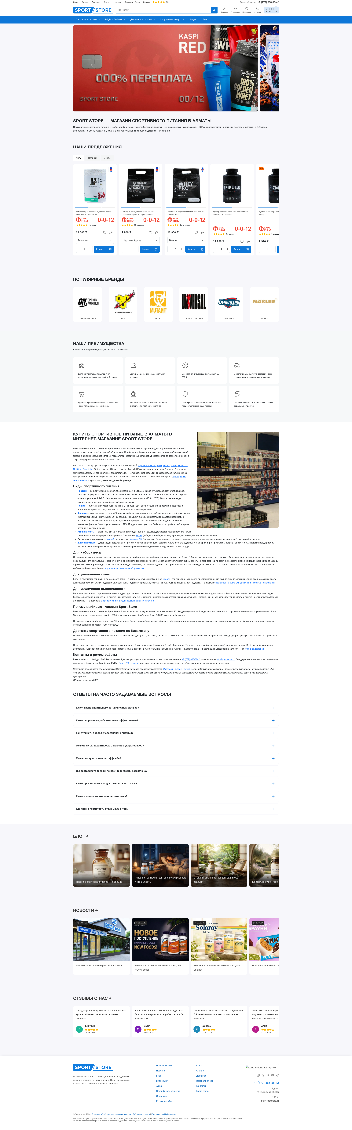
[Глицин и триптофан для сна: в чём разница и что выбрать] (160, 865)
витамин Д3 (136, 539)
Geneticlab (87, 469)
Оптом (106, 2)
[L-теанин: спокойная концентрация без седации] (219, 865)
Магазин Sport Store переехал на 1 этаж (99, 965)
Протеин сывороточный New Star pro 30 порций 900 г (185, 213)
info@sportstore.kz (226, 659)
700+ (168, 2)
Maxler (174, 465)
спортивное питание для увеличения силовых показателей (244, 582)
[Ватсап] (263, 1075)
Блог (158, 1076)
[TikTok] (277, 1075)
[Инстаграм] (258, 1075)
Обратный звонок (247, 2)
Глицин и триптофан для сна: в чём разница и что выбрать (160, 879)
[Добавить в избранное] (105, 232)
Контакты (117, 2)
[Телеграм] (267, 1075)
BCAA (139, 535)
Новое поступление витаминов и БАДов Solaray (216, 967)
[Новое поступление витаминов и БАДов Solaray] (219, 939)
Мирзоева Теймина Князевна (177, 669)
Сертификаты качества (168, 1091)
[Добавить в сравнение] (111, 232)
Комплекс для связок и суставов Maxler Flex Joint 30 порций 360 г (93, 213)
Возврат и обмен (132, 2)
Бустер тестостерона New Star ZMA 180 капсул (277, 213)
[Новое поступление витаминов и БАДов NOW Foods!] (160, 939)
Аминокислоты (86, 531)
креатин (167, 579)
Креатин (82, 513)
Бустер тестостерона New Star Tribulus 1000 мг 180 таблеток (230, 213)
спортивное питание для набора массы (124, 568)
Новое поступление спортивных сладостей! (277, 965)
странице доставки (254, 649)
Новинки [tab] (92, 158)
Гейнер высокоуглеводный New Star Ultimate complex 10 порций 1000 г (138, 213)
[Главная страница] (93, 10)
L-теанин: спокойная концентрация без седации (215, 879)
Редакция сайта (164, 1101)
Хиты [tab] (78, 158)
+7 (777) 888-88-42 (268, 2)
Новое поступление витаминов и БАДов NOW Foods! (158, 967)
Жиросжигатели (86, 543)
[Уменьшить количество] (78, 249)
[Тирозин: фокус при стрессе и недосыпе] (101, 865)
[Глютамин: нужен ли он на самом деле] (277, 865)
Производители (164, 1065)
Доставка (96, 2)
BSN (159, 465)
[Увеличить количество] (90, 249)
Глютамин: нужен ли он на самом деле (274, 881)
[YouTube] (272, 1075)
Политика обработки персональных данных (111, 1114)
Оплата (85, 2)
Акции (159, 1086)
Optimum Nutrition (147, 465)
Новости (160, 1071)
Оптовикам (161, 1096)
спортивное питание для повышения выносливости (127, 601)
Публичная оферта (141, 1114)
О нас (75, 2)
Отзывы (146, 2)
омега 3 (110, 539)
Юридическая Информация (163, 1114)
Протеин (82, 491)
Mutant (166, 465)
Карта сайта (202, 1091)
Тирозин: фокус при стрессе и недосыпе (99, 881)
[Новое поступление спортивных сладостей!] (277, 939)
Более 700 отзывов (128, 663)
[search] (167, 10)
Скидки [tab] (107, 158)
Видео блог (162, 1081)
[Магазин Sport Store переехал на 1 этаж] (101, 939)
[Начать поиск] (214, 10)
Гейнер (81, 506)
